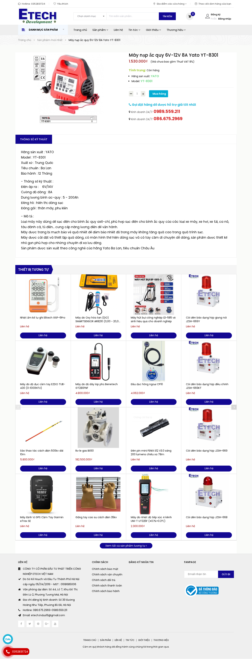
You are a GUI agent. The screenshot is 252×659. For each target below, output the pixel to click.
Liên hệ (118, 30)
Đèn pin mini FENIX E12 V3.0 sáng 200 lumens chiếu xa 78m (151, 452)
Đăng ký (215, 14)
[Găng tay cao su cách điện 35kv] (98, 494)
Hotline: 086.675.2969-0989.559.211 (45, 610)
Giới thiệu (152, 30)
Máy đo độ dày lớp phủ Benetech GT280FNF (96, 386)
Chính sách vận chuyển (107, 574)
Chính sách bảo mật (105, 569)
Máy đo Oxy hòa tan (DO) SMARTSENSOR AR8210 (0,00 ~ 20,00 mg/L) (97, 319)
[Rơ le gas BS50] (98, 427)
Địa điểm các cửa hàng (171, 4)
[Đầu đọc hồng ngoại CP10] (153, 361)
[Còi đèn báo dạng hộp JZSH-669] (209, 427)
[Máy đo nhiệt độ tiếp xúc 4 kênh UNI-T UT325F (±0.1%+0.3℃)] (153, 494)
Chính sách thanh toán (107, 585)
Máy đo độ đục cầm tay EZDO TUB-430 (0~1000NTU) (42, 386)
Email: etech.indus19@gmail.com (44, 615)
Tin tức (133, 30)
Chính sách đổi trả (103, 580)
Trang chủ (80, 30)
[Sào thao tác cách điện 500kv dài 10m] (43, 427)
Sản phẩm (99, 30)
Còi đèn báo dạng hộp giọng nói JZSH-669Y (206, 319)
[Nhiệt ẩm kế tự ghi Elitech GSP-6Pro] (43, 294)
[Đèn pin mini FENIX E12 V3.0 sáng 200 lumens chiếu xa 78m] (153, 427)
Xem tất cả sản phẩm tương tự (125, 546)
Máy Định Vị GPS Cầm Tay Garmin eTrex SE (41, 519)
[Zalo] (8, 639)
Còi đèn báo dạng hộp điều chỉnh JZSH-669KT (207, 386)
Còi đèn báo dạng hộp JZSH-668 (206, 517)
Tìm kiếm (167, 16)
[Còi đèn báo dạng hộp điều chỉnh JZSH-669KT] (209, 361)
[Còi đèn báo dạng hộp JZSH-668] (209, 494)
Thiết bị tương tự (33, 269)
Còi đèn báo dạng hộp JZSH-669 (206, 450)
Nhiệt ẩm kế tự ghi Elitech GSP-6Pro (42, 317)
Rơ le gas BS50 (84, 450)
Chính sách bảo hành (106, 591)
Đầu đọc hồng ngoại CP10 (147, 384)
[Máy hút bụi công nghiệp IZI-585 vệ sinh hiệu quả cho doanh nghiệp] (153, 294)
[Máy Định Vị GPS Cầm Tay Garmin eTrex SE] (43, 494)
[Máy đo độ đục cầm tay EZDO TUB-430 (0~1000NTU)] (43, 361)
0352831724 (38, 4)
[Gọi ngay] (8, 651)
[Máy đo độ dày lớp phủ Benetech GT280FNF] (98, 361)
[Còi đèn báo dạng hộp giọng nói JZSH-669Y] (209, 294)
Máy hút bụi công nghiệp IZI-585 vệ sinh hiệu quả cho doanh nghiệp (153, 319)
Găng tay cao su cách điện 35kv (96, 517)
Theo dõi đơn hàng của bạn (215, 4)
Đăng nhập (224, 18)
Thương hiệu (175, 30)
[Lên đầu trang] (242, 637)
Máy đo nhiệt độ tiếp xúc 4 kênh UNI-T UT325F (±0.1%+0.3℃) (151, 519)
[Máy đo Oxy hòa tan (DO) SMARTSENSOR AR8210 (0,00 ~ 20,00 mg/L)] (98, 294)
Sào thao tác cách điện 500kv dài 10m (41, 452)
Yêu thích (62, 4)
